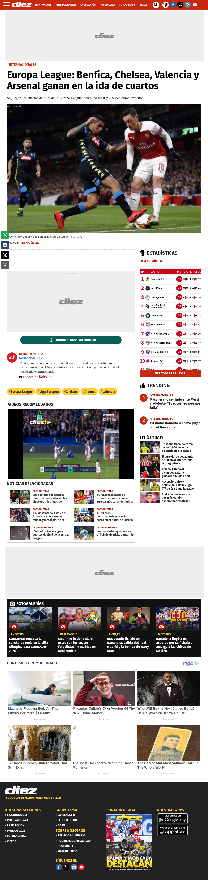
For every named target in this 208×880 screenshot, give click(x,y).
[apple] (180, 830)
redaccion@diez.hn (37, 376)
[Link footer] (21, 790)
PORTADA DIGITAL (121, 810)
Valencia (109, 392)
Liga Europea (49, 392)
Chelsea (72, 392)
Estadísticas (162, 253)
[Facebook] (59, 867)
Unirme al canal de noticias (75, 340)
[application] (71, 444)
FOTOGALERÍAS (30, 603)
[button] (5, 235)
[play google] (180, 818)
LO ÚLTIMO (151, 437)
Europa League (22, 392)
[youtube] (81, 867)
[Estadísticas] (165, 4)
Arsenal (90, 392)
